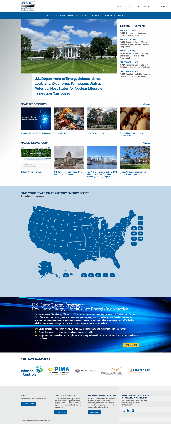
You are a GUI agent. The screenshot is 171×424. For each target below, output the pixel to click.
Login (137, 6)
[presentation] (22, 370)
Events (121, 16)
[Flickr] (133, 411)
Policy (84, 16)
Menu (163, 6)
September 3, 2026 (129, 71)
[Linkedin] (128, 411)
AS (84, 275)
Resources (73, 16)
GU (91, 275)
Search (146, 6)
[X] (124, 411)
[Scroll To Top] (167, 421)
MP (98, 275)
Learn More (131, 345)
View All (146, 104)
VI (112, 275)
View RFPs (60, 412)
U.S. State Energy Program (103, 16)
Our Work (60, 16)
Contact (128, 6)
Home (118, 6)
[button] (103, 70)
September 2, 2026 (129, 62)
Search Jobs (28, 404)
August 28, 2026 (128, 39)
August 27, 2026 (128, 30)
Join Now (94, 412)
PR (105, 275)
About (49, 16)
